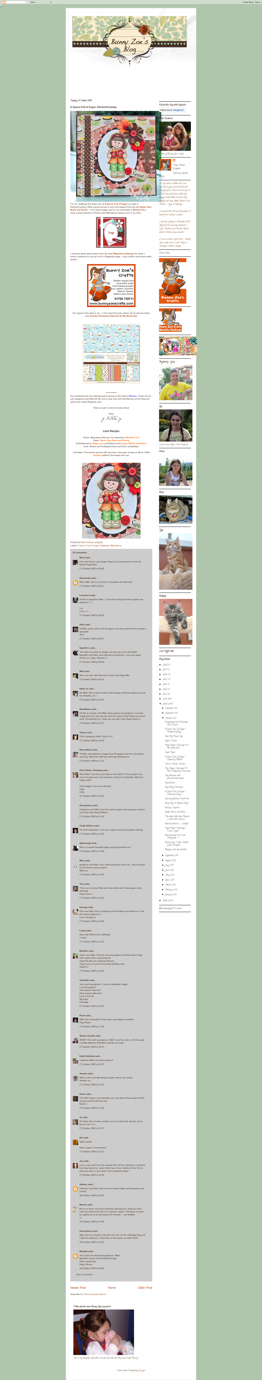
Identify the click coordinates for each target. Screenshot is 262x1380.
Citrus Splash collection (133, 443)
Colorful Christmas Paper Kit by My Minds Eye (113, 316)
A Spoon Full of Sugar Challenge (93, 545)
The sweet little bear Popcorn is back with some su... (177, 818)
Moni (82, 557)
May (167, 875)
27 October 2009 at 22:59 (91, 1175)
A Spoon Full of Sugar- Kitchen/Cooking (175, 730)
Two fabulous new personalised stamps (174, 777)
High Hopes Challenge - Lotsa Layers (175, 829)
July (167, 865)
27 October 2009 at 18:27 (91, 1064)
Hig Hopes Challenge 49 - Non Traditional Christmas (178, 770)
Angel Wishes (171, 741)
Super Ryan (170, 752)
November (169, 713)
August (168, 860)
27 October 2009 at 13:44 (91, 898)
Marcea (133, 396)
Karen (82, 1094)
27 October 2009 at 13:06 (91, 834)
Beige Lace (98, 443)
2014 (165, 684)
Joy (81, 1161)
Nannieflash (85, 750)
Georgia (83, 907)
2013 (165, 689)
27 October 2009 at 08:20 (91, 615)
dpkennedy (85, 843)
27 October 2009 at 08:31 (91, 679)
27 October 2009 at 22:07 (91, 1128)
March (168, 885)
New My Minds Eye (174, 736)
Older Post (145, 1287)
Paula (82, 1015)
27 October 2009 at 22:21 (91, 1151)
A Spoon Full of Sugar (116, 204)
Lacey (82, 930)
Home (112, 1287)
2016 (165, 675)
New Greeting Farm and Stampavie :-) (175, 837)
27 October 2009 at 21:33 (91, 1108)
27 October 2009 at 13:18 (91, 851)
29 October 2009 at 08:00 (91, 1268)
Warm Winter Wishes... (175, 764)
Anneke (83, 1073)
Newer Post (78, 1287)
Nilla (81, 671)
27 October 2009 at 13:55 (91, 921)
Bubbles (83, 951)
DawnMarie (85, 709)
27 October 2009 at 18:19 (91, 1047)
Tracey (82, 732)
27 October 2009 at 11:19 (91, 761)
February (169, 890)
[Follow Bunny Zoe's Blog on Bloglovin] (172, 112)
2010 (165, 699)
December (169, 708)
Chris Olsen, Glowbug (90, 770)
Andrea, (83, 1184)
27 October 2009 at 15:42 (91, 1006)
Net (81, 1137)
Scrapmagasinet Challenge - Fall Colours (177, 723)
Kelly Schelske (87, 1056)
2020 (165, 665)
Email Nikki (164, 253)
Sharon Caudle (87, 1036)
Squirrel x (84, 648)
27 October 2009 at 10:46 (91, 740)
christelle (84, 980)
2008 (165, 901)
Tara (81, 884)
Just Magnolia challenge (121, 253)
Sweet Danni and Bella (175, 812)
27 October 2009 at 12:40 (91, 816)
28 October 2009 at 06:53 (91, 1195)
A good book (170, 783)
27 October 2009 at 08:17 (91, 586)
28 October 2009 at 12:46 (91, 1221)
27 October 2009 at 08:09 (91, 568)
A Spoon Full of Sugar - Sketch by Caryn (175, 793)
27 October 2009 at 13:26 (91, 874)
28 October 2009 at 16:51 (91, 1242)
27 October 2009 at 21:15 (91, 1084)
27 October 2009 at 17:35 (91, 1026)
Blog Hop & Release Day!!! (177, 803)
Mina (81, 860)
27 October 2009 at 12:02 (91, 796)
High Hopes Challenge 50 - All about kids (177, 747)
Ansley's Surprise (172, 807)
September (170, 855)
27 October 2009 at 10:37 (91, 723)
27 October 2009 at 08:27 (91, 638)
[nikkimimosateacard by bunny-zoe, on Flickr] (115, 201)
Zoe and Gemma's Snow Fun (177, 799)
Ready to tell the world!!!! (175, 849)
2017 (165, 670)
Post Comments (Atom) (95, 1294)
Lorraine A (84, 595)
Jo (80, 1117)
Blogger (142, 1370)
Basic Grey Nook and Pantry (114, 440)
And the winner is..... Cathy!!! (176, 824)
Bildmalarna (116, 545)
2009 (165, 704)
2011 (165, 694)
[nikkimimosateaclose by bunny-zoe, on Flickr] (111, 538)
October (168, 718)
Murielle (83, 1251)
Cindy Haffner (86, 825)
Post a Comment (84, 1274)
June (167, 870)
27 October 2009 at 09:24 (91, 699)
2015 (165, 679)
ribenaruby (85, 578)
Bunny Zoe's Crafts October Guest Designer (176, 844)
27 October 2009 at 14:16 (91, 941)
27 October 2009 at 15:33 (91, 971)
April (167, 880)
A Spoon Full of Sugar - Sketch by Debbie (175, 758)
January (169, 894)
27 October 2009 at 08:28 (91, 662)
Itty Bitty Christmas (174, 787)
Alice (82, 624)
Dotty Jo (83, 688)
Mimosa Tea (139, 210)
